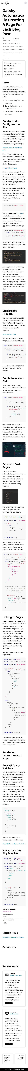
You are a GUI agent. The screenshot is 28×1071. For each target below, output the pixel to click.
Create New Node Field (9, 66)
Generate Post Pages (9, 68)
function (20, 213)
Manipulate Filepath (9, 65)
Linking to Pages (8, 69)
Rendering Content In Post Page (12, 71)
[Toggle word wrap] (20, 205)
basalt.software (16, 975)
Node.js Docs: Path (9, 334)
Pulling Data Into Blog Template (13, 74)
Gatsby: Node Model (9, 168)
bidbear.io (14, 1014)
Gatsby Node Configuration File (12, 63)
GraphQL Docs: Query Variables (14, 844)
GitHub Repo (7, 76)
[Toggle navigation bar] (2, 3)
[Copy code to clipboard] (23, 205)
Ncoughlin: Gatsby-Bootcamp (13, 937)
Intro (5, 62)
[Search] (25, 3)
